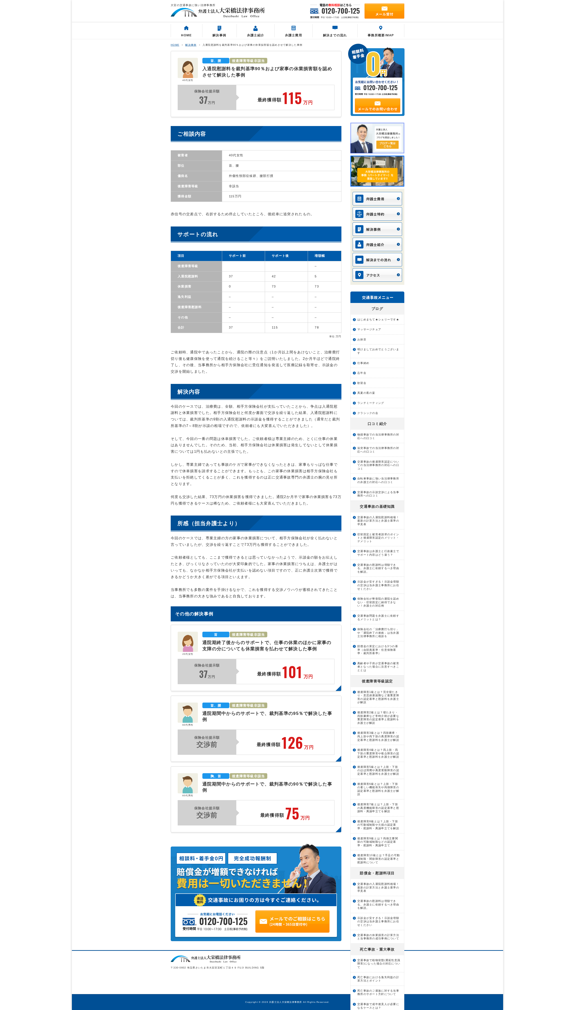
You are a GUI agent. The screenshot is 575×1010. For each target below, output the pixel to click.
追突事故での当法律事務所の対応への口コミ (378, 449)
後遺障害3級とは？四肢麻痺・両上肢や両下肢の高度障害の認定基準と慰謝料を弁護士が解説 (378, 736)
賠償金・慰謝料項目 (377, 873)
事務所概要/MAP (381, 35)
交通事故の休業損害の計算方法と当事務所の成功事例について (378, 937)
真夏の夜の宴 (366, 392)
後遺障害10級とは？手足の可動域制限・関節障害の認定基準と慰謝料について (378, 859)
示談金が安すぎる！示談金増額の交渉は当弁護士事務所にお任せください (378, 585)
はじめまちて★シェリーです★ (378, 319)
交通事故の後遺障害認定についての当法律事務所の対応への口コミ (378, 465)
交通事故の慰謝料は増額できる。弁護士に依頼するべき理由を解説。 (378, 568)
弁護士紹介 (255, 35)
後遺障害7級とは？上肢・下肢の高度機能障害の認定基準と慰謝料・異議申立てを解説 (378, 808)
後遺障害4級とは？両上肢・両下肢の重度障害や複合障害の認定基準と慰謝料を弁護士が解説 (378, 753)
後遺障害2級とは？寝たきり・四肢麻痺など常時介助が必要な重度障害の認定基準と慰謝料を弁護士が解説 (378, 718)
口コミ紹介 (377, 424)
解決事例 (219, 35)
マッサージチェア (369, 329)
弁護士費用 (293, 35)
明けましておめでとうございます (378, 351)
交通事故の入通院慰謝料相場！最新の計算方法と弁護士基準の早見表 (378, 521)
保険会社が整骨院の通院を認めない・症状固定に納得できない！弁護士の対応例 (378, 602)
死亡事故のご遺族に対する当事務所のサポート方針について (378, 992)
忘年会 (361, 372)
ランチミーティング (370, 403)
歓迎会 (361, 383)
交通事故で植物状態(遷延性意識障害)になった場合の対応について (378, 964)
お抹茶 (361, 339)
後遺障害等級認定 (377, 681)
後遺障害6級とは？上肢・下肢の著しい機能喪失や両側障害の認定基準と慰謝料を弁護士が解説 (378, 789)
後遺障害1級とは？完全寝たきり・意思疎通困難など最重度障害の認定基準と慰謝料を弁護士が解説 (378, 697)
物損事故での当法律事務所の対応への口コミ (378, 436)
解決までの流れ (335, 35)
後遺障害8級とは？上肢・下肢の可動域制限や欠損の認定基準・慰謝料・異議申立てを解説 (378, 825)
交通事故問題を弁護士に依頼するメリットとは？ (378, 617)
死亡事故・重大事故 (377, 949)
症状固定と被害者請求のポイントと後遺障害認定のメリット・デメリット (378, 538)
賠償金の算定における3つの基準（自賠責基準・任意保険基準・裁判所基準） (377, 650)
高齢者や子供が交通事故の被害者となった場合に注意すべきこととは (378, 667)
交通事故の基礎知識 (377, 506)
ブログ (377, 309)
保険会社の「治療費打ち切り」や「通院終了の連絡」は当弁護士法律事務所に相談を (378, 633)
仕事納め (363, 363)
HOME (186, 35)
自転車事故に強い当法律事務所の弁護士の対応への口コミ (378, 480)
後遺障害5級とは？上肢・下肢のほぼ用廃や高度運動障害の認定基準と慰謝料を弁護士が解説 (378, 770)
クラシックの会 (367, 413)
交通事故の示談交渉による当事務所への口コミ (378, 494)
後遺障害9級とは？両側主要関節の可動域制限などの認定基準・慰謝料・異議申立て (377, 842)
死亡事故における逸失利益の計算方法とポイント (378, 979)
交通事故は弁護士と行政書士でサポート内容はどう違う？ (378, 553)
